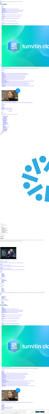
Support (2, 131)
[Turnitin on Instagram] (3, 303)
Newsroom (3, 105)
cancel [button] (0, 2)
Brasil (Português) (5, 117)
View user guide (2, 236)
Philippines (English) (5, 129)
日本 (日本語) (4, 127)
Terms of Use (3, 297)
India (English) (4, 126)
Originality (3, 273)
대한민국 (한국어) (5, 128)
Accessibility (3, 290)
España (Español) (5, 120)
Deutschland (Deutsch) (5, 119)
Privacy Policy (16, 412)
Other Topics (3, 282)
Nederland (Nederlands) (5, 122)
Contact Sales (3, 409)
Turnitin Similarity (3, 275)
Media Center (3, 289)
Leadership (3, 288)
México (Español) (5, 118)
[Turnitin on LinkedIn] (3, 302)
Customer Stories (3, 404)
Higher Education (3, 279)
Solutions (3, 6)
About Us (3, 287)
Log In (2, 132)
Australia (4, 125)
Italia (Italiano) (4, 121)
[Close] (48, 412)
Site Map (3, 298)
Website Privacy (3, 296)
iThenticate (3, 276)
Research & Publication (4, 280)
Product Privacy (3, 291)
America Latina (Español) (5, 116)
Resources (3, 70)
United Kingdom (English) (6, 124)
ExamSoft (3, 274)
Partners (2, 281)
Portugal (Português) (5, 123)
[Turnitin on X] (2, 301)
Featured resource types (4, 379)
